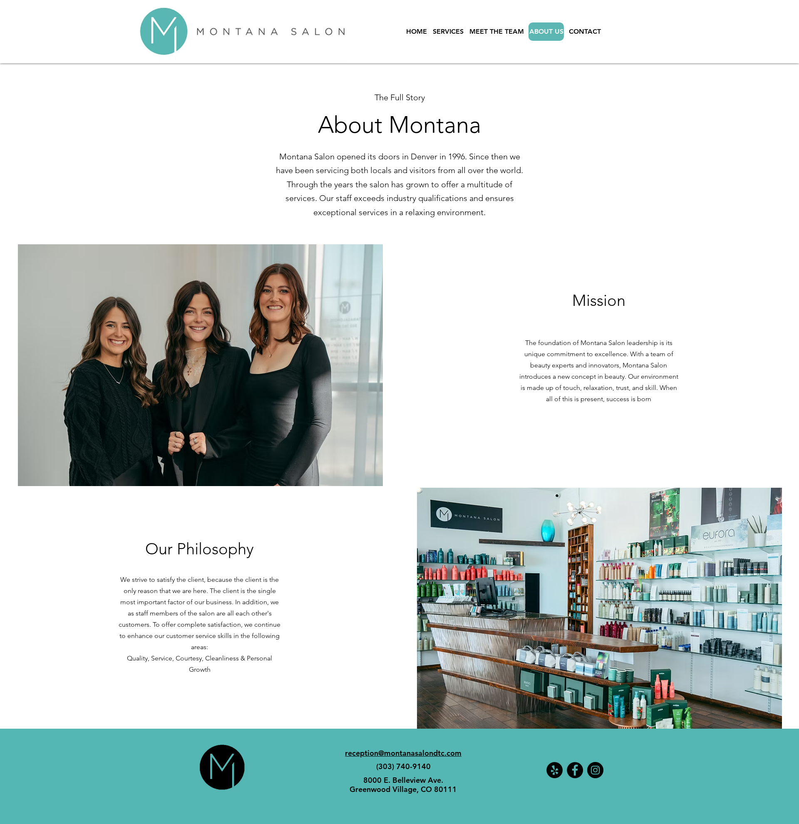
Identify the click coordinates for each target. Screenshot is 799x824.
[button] (200, 365)
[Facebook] (575, 770)
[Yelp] (554, 770)
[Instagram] (595, 770)
